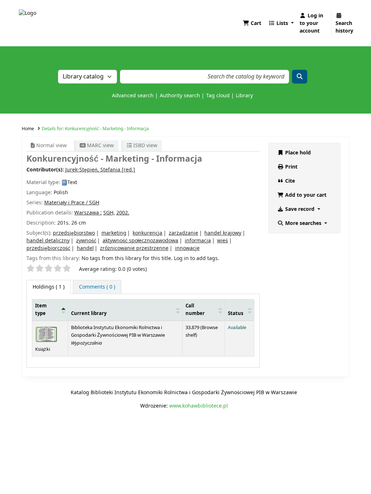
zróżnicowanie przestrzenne (134, 248)
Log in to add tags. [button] (196, 258)
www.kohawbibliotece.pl (198, 406)
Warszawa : (88, 213)
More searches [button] (303, 223)
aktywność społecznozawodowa (140, 240)
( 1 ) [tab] (48, 287)
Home (28, 128)
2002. (122, 213)
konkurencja (147, 233)
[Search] (299, 77)
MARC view (100, 145)
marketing (113, 233)
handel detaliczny (48, 240)
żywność (86, 240)
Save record (300, 209)
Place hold (297, 153)
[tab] (97, 287)
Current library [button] (89, 313)
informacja (198, 240)
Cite (289, 181)
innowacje (187, 248)
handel (85, 248)
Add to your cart (305, 195)
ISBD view (144, 145)
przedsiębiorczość (48, 248)
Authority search (180, 95)
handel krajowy (222, 233)
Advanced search (133, 95)
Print (290, 167)
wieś (222, 240)
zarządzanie (183, 233)
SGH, (109, 213)
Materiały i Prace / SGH (71, 202)
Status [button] (235, 313)
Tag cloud (218, 95)
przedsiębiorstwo (74, 233)
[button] (252, 23)
